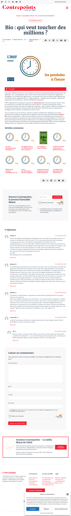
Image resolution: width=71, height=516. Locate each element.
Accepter (33, 509)
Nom (10, 386)
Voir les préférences (61, 509)
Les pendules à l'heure (28, 15)
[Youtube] (16, 2)
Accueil (18, 15)
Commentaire (13, 363)
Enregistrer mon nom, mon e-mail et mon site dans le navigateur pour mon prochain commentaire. (34, 410)
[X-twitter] (9, 2)
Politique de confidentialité (46, 513)
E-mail (10, 395)
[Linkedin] (13, 2)
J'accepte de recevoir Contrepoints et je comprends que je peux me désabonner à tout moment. (51, 210)
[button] (67, 494)
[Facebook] (2, 2)
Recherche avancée (60, 1)
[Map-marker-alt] (20, 2)
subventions (38, 103)
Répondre (13, 257)
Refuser (46, 509)
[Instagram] (5, 2)
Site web (11, 403)
